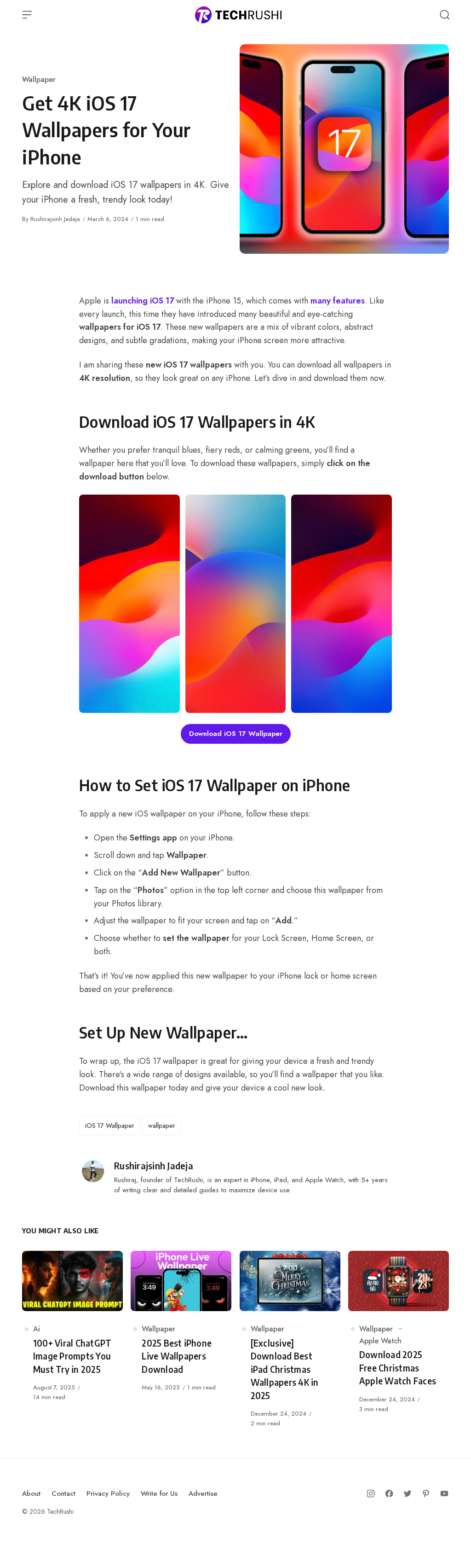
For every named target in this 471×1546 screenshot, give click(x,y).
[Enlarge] (167, 506)
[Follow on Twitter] (407, 1493)
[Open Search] (445, 15)
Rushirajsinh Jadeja (55, 219)
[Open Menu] (27, 15)
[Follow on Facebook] (389, 1493)
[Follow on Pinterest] (426, 1493)
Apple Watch (380, 1341)
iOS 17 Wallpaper (109, 1125)
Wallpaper (39, 79)
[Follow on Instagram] (370, 1493)
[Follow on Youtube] (444, 1493)
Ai (36, 1329)
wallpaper (161, 1125)
